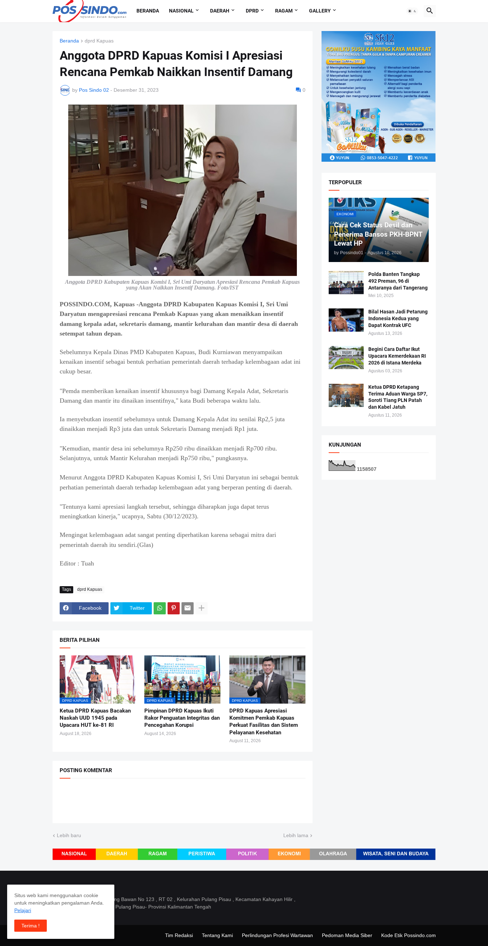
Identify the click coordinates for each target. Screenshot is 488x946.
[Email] (187, 608)
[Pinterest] (174, 608)
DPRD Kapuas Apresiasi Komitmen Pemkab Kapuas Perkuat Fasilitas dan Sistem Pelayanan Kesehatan (263, 722)
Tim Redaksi (179, 935)
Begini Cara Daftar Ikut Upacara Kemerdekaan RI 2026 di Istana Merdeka (397, 356)
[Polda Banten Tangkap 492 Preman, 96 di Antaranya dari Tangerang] (346, 282)
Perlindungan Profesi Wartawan (277, 935)
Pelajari (22, 910)
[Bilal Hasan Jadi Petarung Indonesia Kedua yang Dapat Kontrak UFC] (346, 320)
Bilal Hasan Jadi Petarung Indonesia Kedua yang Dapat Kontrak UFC (398, 318)
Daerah (219, 11)
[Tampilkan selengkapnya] (201, 608)
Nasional (181, 11)
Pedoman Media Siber (347, 935)
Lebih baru (69, 835)
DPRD (252, 11)
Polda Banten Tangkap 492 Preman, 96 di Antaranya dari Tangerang (398, 281)
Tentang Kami (217, 935)
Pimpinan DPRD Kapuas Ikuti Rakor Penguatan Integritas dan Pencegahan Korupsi (182, 718)
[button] (412, 11)
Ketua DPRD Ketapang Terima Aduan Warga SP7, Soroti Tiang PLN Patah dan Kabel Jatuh (397, 397)
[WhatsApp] (160, 608)
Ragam (284, 11)
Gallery (320, 11)
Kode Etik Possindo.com (408, 935)
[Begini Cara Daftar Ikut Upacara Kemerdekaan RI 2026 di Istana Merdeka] (346, 357)
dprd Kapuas (99, 41)
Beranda (147, 11)
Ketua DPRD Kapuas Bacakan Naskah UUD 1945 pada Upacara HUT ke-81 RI (95, 718)
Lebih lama (295, 835)
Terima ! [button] (30, 926)
